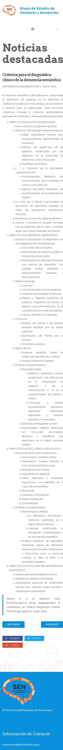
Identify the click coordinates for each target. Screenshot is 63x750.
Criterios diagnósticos (20, 86)
